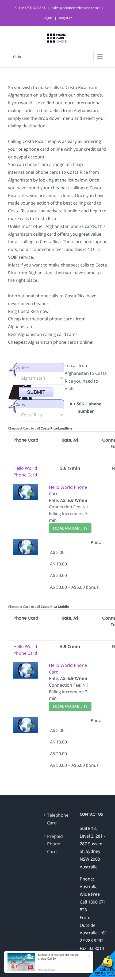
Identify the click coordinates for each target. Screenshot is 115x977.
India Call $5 (48, 958)
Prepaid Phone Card (55, 844)
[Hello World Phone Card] (25, 487)
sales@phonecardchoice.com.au (77, 7)
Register (65, 18)
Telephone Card (57, 819)
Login (47, 18)
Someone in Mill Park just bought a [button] (58, 956)
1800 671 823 (35, 7)
